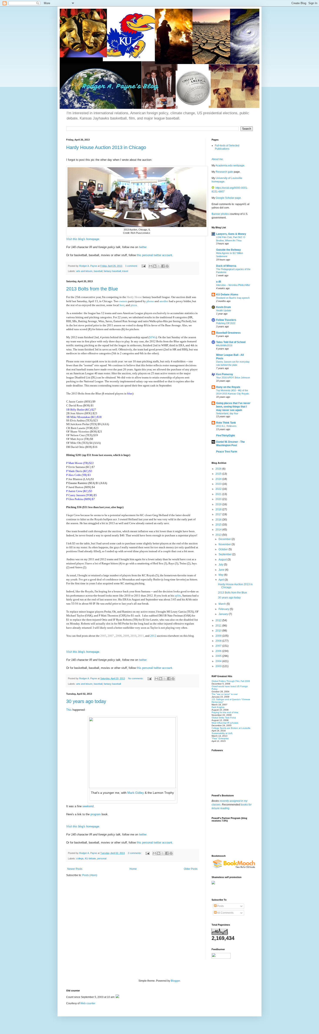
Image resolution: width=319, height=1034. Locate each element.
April (222, 579)
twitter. (143, 247)
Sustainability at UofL (222, 733)
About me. (218, 159)
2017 (218, 514)
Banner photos (221, 213)
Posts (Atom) (89, 875)
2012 (153, 635)
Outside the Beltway (228, 249)
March (223, 603)
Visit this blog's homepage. (83, 239)
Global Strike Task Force (224, 717)
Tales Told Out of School (230, 342)
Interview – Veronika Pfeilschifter (233, 285)
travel (125, 271)
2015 (218, 524)
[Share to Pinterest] (167, 266)
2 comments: (135, 853)
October (224, 549)
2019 (218, 504)
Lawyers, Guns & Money (231, 233)
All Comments (225, 912)
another (164, 301)
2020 (218, 499)
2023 (218, 484)
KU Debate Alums (227, 294)
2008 (119, 635)
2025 (218, 473)
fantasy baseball (112, 271)
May (221, 574)
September (225, 554)
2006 (218, 651)
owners (123, 301)
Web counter (87, 1003)
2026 (218, 468)
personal (101, 858)
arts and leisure (84, 271)
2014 (218, 529)
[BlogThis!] (155, 266)
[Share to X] (159, 266)
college (80, 858)
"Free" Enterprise (220, 738)
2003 (218, 666)
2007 (111, 635)
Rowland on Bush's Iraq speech (233, 298)
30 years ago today (86, 701)
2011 (141, 635)
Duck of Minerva (226, 265)
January (224, 614)
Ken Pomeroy (224, 374)
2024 (218, 479)
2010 (133, 635)
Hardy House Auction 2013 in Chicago (106, 147)
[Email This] (150, 266)
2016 (218, 519)
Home (133, 868)
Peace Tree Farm (226, 451)
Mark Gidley (136, 792)
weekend (88, 806)
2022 (218, 488)
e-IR (218, 281)
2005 (103, 635)
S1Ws (152, 337)
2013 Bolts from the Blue (92, 289)
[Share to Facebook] (163, 266)
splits (178, 595)
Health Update (223, 310)
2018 (218, 509)
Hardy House (134, 297)
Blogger (175, 980)
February (224, 609)
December (225, 539)
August (223, 559)
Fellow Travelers (226, 319)
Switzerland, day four (227, 413)
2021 (218, 494)
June (222, 569)
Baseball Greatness (228, 332)
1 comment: (131, 266)
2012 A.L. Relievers (226, 426)
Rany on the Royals (228, 387)
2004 (218, 661)
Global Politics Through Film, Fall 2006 (231, 681)
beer (122, 305)
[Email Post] (143, 266)
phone (150, 301)
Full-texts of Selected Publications (227, 147)
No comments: (136, 678)
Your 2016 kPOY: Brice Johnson (233, 377)
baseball (98, 271)
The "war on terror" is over (225, 694)
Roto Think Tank (226, 422)
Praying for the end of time (225, 712)
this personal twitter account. (155, 255)
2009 (126, 635)
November (225, 544)
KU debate (90, 858)
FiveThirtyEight (225, 435)
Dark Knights (218, 707)
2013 (218, 534)
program (95, 814)
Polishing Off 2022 (225, 323)
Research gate (224, 171)
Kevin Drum (223, 307)
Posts (220, 906)
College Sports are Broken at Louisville (231, 728)
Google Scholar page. (229, 197)
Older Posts (190, 868)
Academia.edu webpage (229, 165)
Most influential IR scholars (225, 723)
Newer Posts (74, 868)
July (221, 564)
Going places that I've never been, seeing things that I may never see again (233, 407)
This (69, 709)
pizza (134, 305)
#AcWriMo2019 (224, 345)
